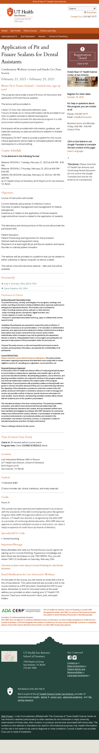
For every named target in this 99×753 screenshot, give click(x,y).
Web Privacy (7, 716)
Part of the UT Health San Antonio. (49, 1)
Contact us (72, 663)
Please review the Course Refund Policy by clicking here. (23, 358)
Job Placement (28, 36)
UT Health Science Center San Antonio (55, 694)
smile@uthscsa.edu (82, 117)
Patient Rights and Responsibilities (76, 671)
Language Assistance (77, 675)
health (36, 697)
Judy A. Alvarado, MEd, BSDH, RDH (20, 283)
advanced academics (72, 697)
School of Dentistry (58, 36)
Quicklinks (91, 12)
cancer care (55, 697)
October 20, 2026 (75, 97)
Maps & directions (76, 666)
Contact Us (76, 16)
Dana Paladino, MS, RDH (16, 288)
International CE (9, 36)
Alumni (42, 36)
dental (44, 697)
